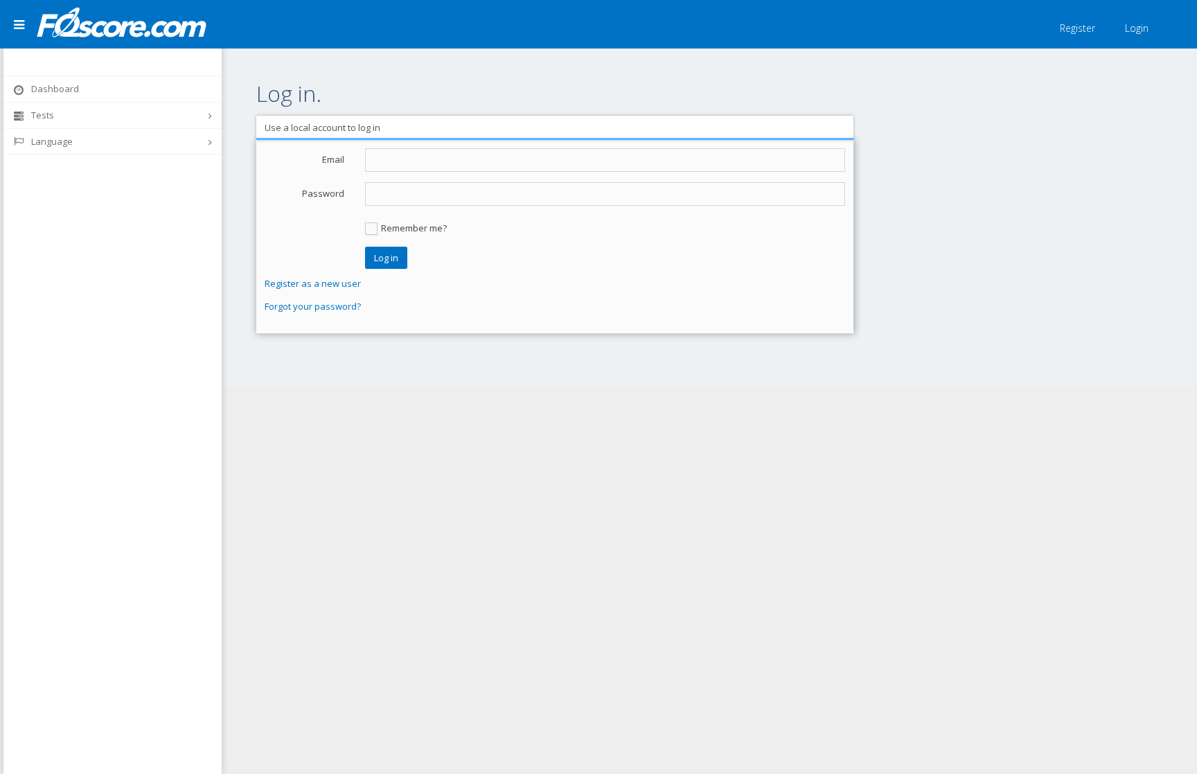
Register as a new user (313, 283)
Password (323, 193)
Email (333, 159)
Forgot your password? (313, 306)
